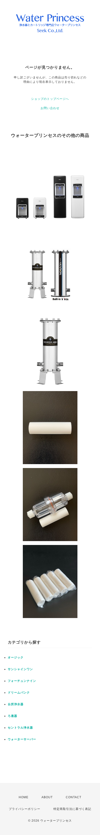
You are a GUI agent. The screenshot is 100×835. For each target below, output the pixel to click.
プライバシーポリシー (24, 809)
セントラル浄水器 (20, 727)
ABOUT (47, 797)
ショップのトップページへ (50, 99)
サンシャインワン (20, 669)
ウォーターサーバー (22, 739)
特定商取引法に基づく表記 (72, 809)
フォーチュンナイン (22, 681)
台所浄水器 (16, 704)
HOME (23, 797)
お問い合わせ (50, 108)
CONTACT (73, 797)
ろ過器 (12, 716)
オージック (16, 657)
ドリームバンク (19, 692)
